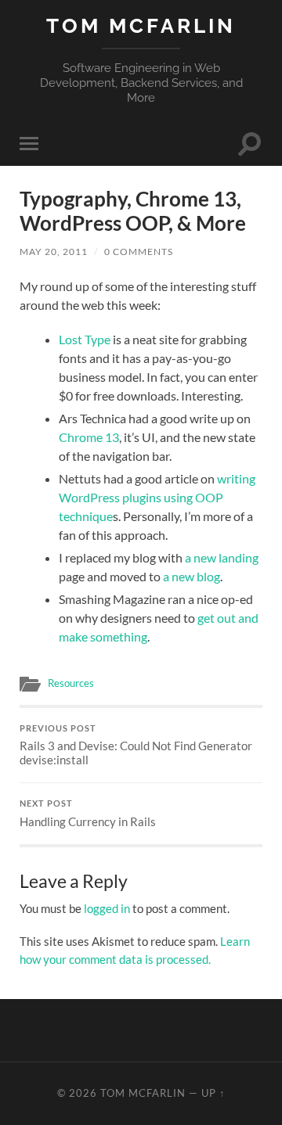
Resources (71, 683)
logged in (107, 908)
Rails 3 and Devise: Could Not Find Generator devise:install (136, 745)
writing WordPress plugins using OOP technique (157, 497)
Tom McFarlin (141, 25)
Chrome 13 (89, 437)
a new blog (191, 576)
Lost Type (84, 339)
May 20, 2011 (54, 251)
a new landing (221, 557)
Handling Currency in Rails (88, 813)
